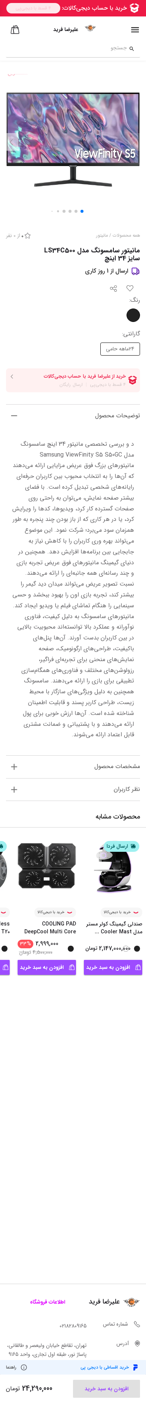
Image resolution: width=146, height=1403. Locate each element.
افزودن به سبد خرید (108, 967)
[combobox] (66, 49)
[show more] (14, 416)
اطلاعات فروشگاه (47, 1302)
